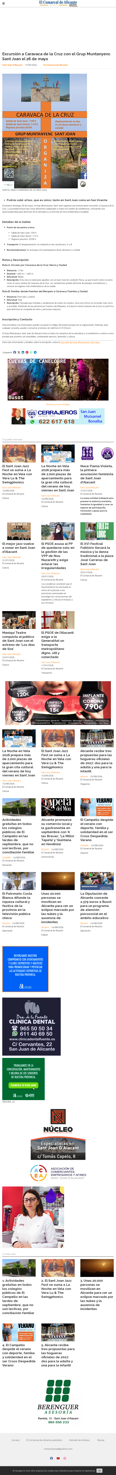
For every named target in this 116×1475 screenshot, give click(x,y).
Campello (6, 857)
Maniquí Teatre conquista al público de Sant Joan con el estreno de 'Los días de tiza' (18, 641)
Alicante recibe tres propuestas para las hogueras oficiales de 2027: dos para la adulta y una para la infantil (96, 761)
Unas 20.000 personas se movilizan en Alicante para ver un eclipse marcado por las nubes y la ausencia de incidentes (57, 908)
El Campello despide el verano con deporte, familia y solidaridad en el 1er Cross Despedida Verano (96, 830)
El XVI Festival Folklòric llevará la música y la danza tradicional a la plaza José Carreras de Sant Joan (96, 554)
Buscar (101, 1440)
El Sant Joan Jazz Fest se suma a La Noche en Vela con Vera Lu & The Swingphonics (17, 474)
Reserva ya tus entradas (58, 404)
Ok (99, 1470)
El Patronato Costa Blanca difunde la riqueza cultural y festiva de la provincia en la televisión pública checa (17, 906)
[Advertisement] (58, 28)
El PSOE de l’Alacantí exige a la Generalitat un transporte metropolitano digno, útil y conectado (57, 645)
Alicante (84, 776)
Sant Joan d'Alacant (12, 65)
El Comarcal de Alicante (56, 64)
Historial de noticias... (80, 1440)
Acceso (16, 1440)
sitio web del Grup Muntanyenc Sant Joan (80, 342)
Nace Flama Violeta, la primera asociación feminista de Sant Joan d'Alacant (96, 474)
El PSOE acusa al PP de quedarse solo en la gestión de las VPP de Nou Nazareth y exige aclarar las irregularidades (57, 556)
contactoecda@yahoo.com (58, 1449)
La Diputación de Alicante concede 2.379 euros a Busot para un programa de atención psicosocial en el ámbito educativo (95, 906)
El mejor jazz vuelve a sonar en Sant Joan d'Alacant (18, 548)
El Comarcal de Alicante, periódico (44, 1440)
